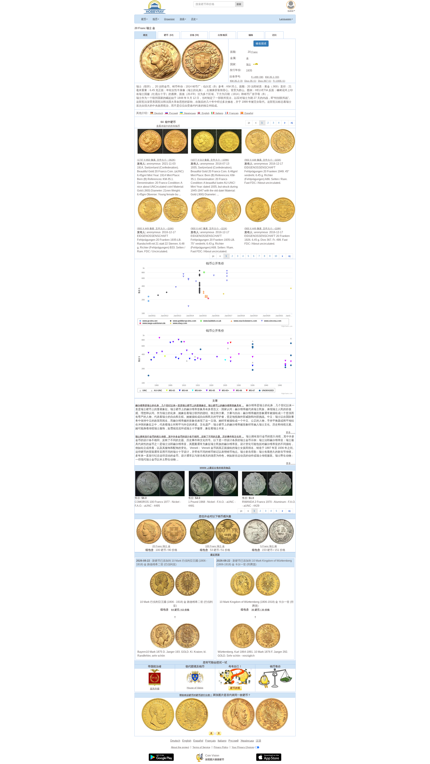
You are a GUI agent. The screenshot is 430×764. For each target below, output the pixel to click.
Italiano (218, 113)
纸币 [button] (155, 19)
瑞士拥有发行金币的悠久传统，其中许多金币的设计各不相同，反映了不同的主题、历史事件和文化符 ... (189, 436)
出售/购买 (222, 35)
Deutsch (158, 113)
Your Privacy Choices (243, 747)
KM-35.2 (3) (236, 81)
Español (248, 113)
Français (233, 113)
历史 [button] (193, 19)
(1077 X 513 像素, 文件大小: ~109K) (210, 160)
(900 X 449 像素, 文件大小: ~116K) (155, 228)
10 (276, 256)
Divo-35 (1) (250, 81)
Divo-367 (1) (264, 81)
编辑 (251, 35)
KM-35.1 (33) (272, 77)
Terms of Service (201, 747)
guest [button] (290, 10)
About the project (180, 747)
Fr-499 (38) (257, 77)
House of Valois (195, 687)
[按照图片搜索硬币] (200, 757)
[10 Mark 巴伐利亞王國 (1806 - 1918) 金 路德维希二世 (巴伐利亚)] (175, 583)
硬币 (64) (168, 35)
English (204, 113)
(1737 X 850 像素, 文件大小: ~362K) (156, 160)
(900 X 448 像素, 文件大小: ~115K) (262, 160)
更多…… (290, 432)
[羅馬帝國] (154, 677)
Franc (254, 52)
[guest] (291, 4)
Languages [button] (285, 19)
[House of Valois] (195, 676)
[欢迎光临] (155, 6)
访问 (274, 35)
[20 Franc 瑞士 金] (163, 141)
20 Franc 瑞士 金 (161, 546)
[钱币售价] (275, 678)
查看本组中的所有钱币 (168, 126)
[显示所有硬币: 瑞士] (257, 64)
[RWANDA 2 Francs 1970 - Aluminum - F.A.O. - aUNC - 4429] (267, 483)
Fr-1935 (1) (279, 81)
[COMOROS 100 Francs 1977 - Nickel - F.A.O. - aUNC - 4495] (160, 483)
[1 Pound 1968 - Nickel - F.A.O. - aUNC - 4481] (213, 483)
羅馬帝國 (154, 688)
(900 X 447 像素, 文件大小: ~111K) (209, 228)
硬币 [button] (143, 19)
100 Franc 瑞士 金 (215, 546)
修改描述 (261, 43)
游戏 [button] (182, 19)
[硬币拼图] (235, 676)
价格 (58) (194, 35)
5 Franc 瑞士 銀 (268, 546)
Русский (173, 113)
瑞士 (248, 64)
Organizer (169, 19)
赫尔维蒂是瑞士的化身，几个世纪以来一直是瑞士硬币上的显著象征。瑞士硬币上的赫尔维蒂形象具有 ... (189, 405)
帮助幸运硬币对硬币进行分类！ (195, 695)
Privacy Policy (221, 747)
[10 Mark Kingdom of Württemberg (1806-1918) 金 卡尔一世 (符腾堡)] (255, 583)
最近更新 (215, 554)
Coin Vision (212, 755)
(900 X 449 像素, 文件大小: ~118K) (262, 228)
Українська (189, 113)
